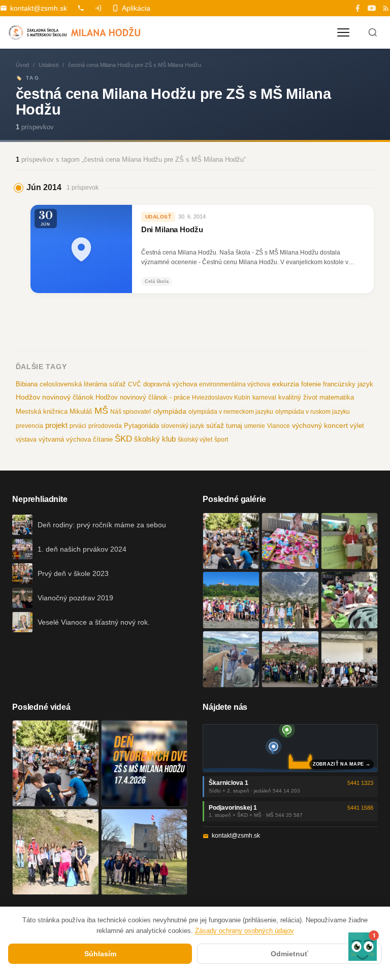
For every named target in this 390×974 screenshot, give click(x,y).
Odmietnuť (289, 954)
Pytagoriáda (141, 425)
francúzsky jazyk (348, 384)
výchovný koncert (320, 425)
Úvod (22, 65)
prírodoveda (105, 425)
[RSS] (386, 8)
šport (221, 439)
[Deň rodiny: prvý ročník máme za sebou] (231, 541)
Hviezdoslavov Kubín (221, 397)
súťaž (215, 425)
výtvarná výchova (65, 439)
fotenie (311, 384)
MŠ (101, 411)
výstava (26, 439)
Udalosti (48, 65)
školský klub (155, 439)
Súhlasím (100, 954)
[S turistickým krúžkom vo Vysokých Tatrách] (290, 599)
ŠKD (123, 439)
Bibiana (27, 384)
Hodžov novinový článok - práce (142, 397)
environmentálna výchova (234, 384)
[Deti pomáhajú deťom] (349, 541)
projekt (56, 425)
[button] (362, 946)
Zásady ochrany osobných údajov (244, 930)
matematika (336, 397)
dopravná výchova (170, 384)
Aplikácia (136, 8)
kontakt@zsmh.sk (38, 8)
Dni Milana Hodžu (172, 230)
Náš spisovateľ (130, 411)
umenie (254, 425)
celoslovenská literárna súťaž (83, 384)
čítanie (103, 439)
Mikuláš (81, 411)
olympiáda (169, 411)
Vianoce (278, 425)
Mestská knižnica (42, 411)
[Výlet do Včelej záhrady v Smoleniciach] (231, 599)
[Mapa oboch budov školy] (290, 748)
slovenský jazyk (182, 425)
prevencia (29, 425)
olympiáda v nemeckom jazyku (230, 411)
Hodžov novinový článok (54, 397)
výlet (357, 425)
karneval (264, 397)
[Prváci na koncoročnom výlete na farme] (231, 659)
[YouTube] (372, 8)
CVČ (134, 384)
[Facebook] (357, 8)
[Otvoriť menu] (343, 32)
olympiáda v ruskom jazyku (312, 411)
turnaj (234, 425)
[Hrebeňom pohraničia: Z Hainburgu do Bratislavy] (144, 852)
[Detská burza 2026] (290, 541)
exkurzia (285, 384)
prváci (78, 425)
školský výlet (195, 439)
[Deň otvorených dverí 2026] (144, 763)
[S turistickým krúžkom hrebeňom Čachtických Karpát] (55, 852)
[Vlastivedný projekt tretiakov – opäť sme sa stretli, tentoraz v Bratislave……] (349, 599)
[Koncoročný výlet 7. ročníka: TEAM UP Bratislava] (349, 659)
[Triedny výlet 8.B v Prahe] (290, 659)
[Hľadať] (373, 32)
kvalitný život (297, 397)
